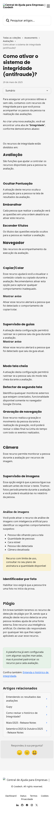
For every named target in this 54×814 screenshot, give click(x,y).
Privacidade (27, 799)
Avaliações (8, 41)
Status (23, 795)
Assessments (31, 37)
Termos (33, 795)
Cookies (45, 795)
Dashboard (10, 795)
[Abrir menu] (48, 6)
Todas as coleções (12, 37)
